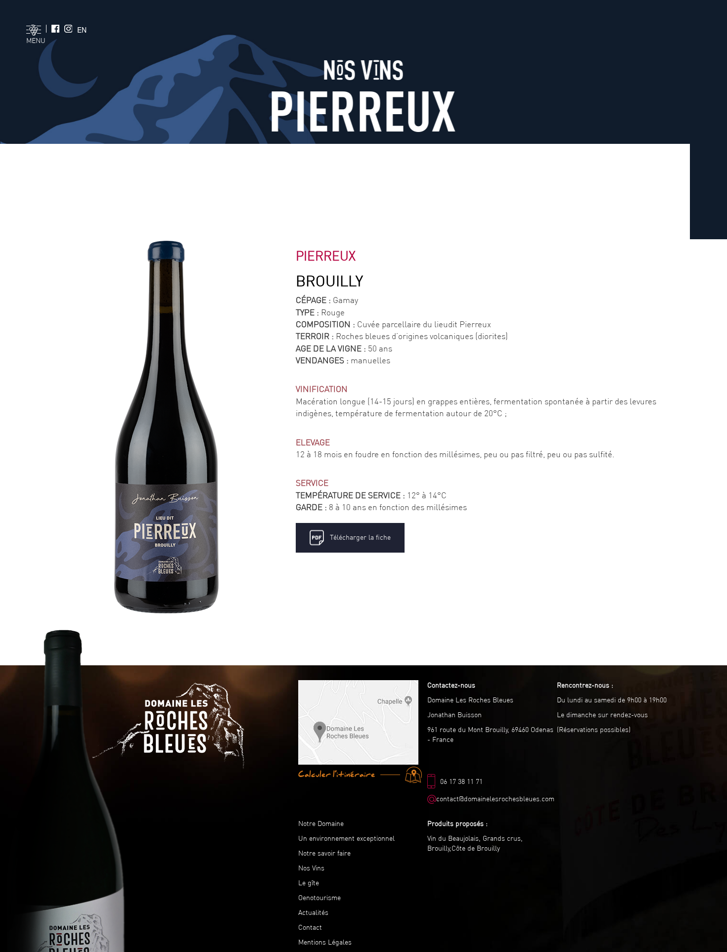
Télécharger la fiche (358, 537)
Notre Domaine (321, 823)
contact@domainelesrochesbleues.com (495, 798)
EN (82, 30)
